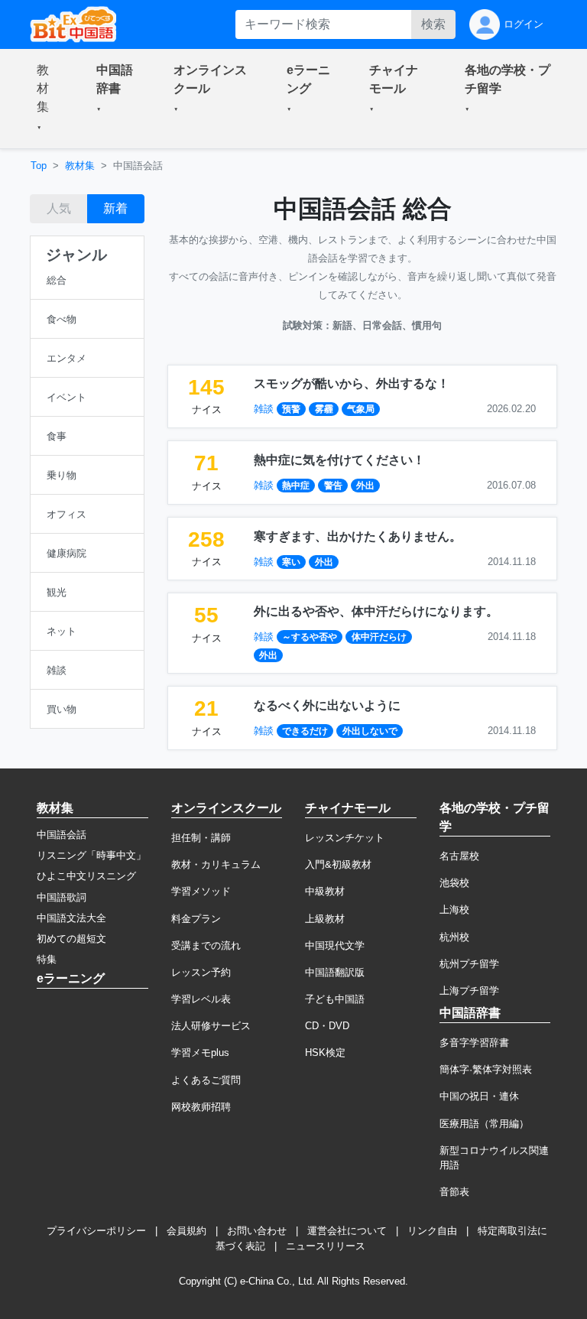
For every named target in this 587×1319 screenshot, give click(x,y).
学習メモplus (200, 1052)
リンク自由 (432, 1230)
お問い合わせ (257, 1230)
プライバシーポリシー (96, 1230)
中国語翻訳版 (335, 972)
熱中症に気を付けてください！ (339, 459)
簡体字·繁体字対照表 (485, 1069)
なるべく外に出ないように (327, 705)
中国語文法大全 (71, 918)
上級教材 (325, 918)
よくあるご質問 (206, 1080)
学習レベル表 (201, 999)
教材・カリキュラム (216, 864)
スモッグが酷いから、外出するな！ (351, 383)
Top (39, 165)
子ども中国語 (335, 999)
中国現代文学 (335, 945)
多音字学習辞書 (474, 1042)
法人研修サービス (211, 1025)
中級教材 (325, 891)
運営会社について (347, 1230)
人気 (59, 208)
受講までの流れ (206, 945)
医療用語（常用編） (484, 1123)
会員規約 (186, 1230)
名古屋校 (459, 856)
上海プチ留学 (469, 990)
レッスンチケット (344, 837)
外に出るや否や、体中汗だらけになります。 (376, 611)
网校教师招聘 (201, 1107)
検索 (433, 24)
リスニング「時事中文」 (91, 855)
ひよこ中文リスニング (86, 876)
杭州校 (454, 937)
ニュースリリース (325, 1246)
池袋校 (454, 883)
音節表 (454, 1191)
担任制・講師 (201, 837)
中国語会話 (61, 834)
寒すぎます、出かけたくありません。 (358, 536)
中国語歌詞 (61, 897)
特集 (47, 959)
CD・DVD (327, 1025)
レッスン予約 (201, 972)
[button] (48, 98)
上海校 (454, 909)
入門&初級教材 (338, 864)
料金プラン (196, 918)
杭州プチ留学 (469, 964)
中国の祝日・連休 (479, 1096)
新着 (115, 208)
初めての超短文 (71, 938)
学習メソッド (201, 891)
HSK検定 (325, 1052)
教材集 (80, 165)
